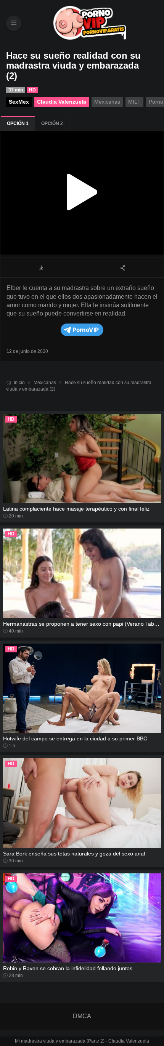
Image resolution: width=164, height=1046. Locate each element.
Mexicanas (45, 382)
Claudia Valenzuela (61, 102)
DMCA (82, 1016)
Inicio (19, 382)
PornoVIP (85, 329)
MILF (134, 102)
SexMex (19, 102)
